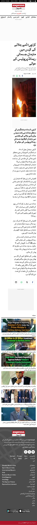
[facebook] (32, 282)
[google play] (12, 511)
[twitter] (27, 282)
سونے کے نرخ (32, 491)
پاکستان (9, 17)
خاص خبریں (16, 17)
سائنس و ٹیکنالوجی (30, 496)
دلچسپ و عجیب (31, 487)
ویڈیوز (33, 503)
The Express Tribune (8, 482)
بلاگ (33, 498)
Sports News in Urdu (8, 468)
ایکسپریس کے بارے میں (32, 458)
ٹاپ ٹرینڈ (32, 484)
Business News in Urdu (9, 475)
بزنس (33, 501)
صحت (33, 489)
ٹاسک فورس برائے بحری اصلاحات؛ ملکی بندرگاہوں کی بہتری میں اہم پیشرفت (19, 335)
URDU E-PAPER (14, 1)
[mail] (16, 282)
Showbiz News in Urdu (9, 465)
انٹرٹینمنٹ (32, 480)
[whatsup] (21, 282)
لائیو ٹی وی (19, 13)
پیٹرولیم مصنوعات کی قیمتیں (27, 494)
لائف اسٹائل (32, 482)
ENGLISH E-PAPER (23, 1)
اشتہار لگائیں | (14, 13)
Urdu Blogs (5, 480)
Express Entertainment (9, 484)
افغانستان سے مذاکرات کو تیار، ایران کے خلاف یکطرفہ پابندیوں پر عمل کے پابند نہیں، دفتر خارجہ (19, 424)
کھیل (22, 17)
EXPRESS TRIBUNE (5, 1)
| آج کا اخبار (23, 13)
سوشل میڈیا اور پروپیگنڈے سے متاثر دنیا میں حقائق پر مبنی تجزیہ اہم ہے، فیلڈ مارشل (19, 405)
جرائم (33, 505)
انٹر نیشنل (32, 475)
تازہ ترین (27, 17)
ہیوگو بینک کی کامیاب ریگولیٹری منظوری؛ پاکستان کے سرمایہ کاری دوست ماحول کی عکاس (19, 369)
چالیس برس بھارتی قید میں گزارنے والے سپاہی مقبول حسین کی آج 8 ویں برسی (18, 387)
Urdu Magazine (6, 477)
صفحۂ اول (33, 17)
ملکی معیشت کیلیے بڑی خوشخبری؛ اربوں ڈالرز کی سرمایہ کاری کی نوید (19, 352)
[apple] (24, 511)
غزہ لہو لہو (32, 470)
